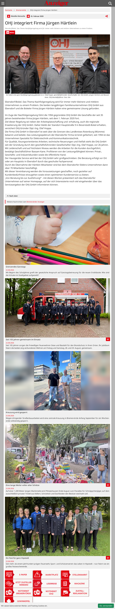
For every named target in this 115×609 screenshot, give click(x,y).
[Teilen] (106, 16)
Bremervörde (21, 10)
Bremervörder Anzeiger (35, 202)
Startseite (8, 10)
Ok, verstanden (105, 605)
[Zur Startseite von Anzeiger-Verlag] (56, 3)
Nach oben (13, 196)
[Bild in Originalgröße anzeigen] (57, 64)
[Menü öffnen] (3, 3)
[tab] (10, 32)
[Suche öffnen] (111, 3)
